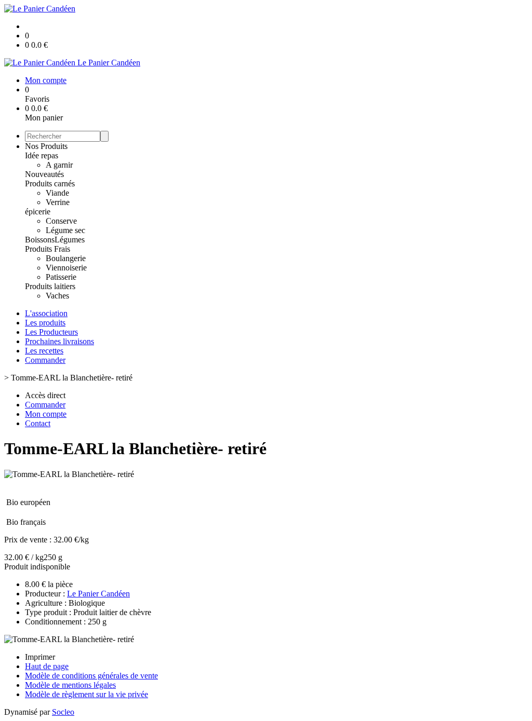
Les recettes (44, 350)
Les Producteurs (51, 332)
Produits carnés (50, 183)
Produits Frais (47, 248)
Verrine (58, 202)
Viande (57, 192)
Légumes (70, 239)
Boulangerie (66, 258)
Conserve (61, 220)
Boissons (40, 239)
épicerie (37, 211)
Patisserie (61, 277)
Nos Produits (46, 146)
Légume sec (65, 230)
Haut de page (47, 666)
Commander (45, 360)
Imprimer (40, 656)
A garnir (59, 164)
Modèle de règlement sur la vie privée (86, 694)
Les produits (45, 322)
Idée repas (41, 155)
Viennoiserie (66, 267)
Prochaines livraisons (59, 341)
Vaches (57, 295)
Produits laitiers (50, 286)
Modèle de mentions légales (70, 685)
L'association (46, 313)
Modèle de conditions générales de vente (91, 675)
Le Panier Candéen (98, 593)
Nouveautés (44, 174)
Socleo (63, 712)
